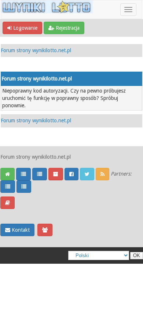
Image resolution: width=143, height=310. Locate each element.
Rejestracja (67, 28)
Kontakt (20, 230)
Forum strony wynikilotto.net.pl (36, 50)
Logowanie (24, 28)
